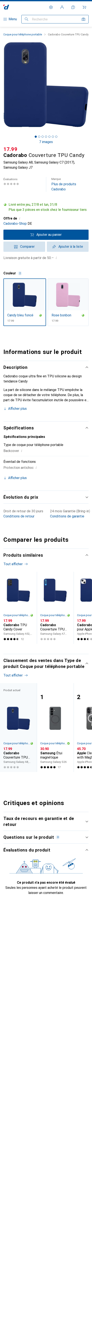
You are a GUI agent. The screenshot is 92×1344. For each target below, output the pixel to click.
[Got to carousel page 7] (56, 137)
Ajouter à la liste (70, 247)
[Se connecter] (62, 7)
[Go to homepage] (6, 7)
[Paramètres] (50, 7)
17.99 (10, 149)
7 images (46, 142)
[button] (46, 207)
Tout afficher (13, 564)
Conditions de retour (18, 516)
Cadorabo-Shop (15, 224)
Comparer (27, 247)
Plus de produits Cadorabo (63, 184)
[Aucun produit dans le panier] (84, 7)
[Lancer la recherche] (26, 19)
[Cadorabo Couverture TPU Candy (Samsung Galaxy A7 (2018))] (55, 608)
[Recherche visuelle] (83, 19)
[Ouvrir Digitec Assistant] (73, 7)
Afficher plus (17, 409)
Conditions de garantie (67, 516)
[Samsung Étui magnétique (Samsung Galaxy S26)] (55, 727)
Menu (13, 19)
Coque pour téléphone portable (22, 34)
